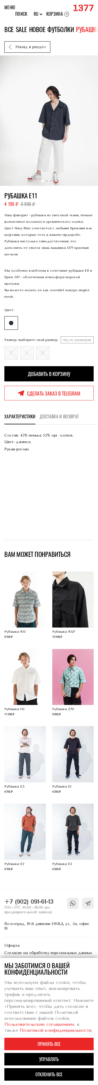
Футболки (60, 29)
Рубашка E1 (73, 760)
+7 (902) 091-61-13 (28, 901)
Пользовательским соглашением (39, 1024)
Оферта (12, 945)
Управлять (49, 1059)
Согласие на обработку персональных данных (48, 953)
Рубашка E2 (25, 838)
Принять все (49, 1044)
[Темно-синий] (11, 323)
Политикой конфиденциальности (55, 1030)
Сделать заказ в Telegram (53, 393)
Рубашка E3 (73, 838)
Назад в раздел (31, 47)
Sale (21, 29)
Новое (37, 29)
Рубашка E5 (25, 760)
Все (9, 29)
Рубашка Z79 (73, 683)
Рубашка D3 (25, 683)
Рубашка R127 (73, 606)
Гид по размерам (77, 340)
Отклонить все (49, 1074)
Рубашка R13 (25, 606)
